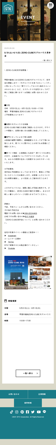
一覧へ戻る (46, 60)
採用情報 (28, 403)
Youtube (11, 248)
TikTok (11, 242)
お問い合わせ (13, 394)
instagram (12, 236)
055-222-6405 (30, 213)
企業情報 (42, 394)
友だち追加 (29, 216)
